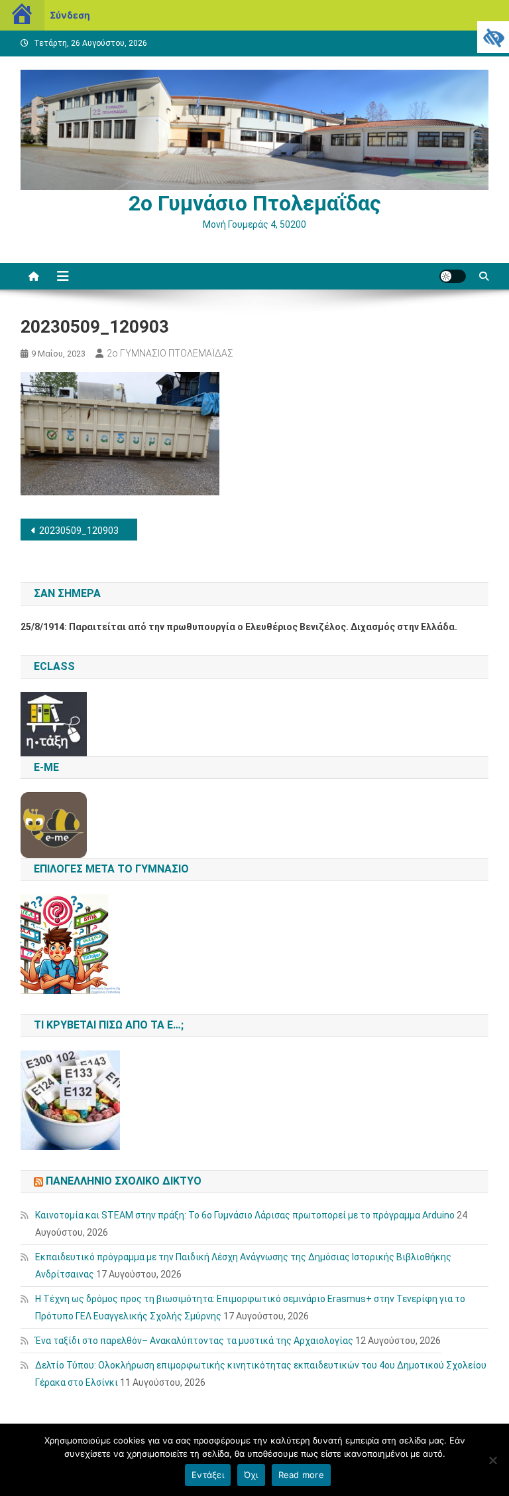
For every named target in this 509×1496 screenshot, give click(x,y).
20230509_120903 (79, 530)
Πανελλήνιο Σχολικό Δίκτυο (123, 1181)
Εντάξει (208, 1474)
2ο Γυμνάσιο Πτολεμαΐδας (255, 203)
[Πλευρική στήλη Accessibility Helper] (493, 37)
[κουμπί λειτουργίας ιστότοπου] (452, 276)
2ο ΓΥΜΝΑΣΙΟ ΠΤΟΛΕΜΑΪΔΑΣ (170, 353)
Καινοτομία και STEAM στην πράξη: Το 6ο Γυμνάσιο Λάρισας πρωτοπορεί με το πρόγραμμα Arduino (245, 1215)
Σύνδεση (70, 15)
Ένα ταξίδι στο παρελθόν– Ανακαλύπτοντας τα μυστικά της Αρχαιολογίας (194, 1340)
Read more (301, 1474)
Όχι (251, 1474)
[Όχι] (492, 1460)
